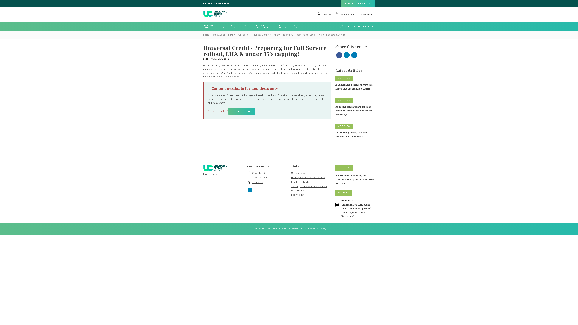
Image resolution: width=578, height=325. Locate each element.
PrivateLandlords (262, 26)
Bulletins (243, 35)
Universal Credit (299, 173)
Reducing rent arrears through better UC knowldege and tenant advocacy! (353, 110)
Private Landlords (300, 182)
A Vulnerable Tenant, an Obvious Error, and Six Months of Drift (354, 86)
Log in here (239, 111)
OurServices (281, 26)
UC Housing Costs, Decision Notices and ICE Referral (351, 134)
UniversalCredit (209, 26)
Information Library (223, 35)
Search (327, 14)
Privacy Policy (210, 174)
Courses (343, 193)
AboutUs (297, 26)
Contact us (257, 182)
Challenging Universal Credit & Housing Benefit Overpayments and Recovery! (357, 210)
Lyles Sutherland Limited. (276, 229)
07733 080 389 (259, 177)
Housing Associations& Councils (235, 26)
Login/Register (298, 194)
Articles (344, 78)
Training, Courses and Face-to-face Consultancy (309, 188)
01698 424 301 (259, 173)
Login (346, 27)
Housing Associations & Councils (308, 177)
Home (206, 35)
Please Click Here (355, 4)
